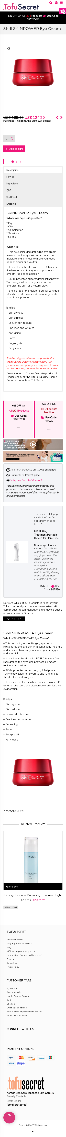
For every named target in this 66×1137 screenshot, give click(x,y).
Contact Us (12, 963)
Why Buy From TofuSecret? (19, 943)
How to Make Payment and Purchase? (24, 955)
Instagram (17, 1038)
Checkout (11, 1004)
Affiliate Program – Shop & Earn (21, 951)
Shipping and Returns (17, 1007)
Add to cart (16, 148)
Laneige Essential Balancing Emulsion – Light (33, 895)
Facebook (9, 1038)
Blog (9, 947)
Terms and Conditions (17, 1015)
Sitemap (10, 959)
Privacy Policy (13, 967)
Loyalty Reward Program (18, 996)
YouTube (39, 1038)
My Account (12, 988)
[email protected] (17, 1104)
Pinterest (32, 1038)
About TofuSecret (15, 939)
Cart (9, 1000)
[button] (9, 49)
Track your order (14, 992)
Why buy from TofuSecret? (26, 480)
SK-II (17, 161)
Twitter (24, 1038)
